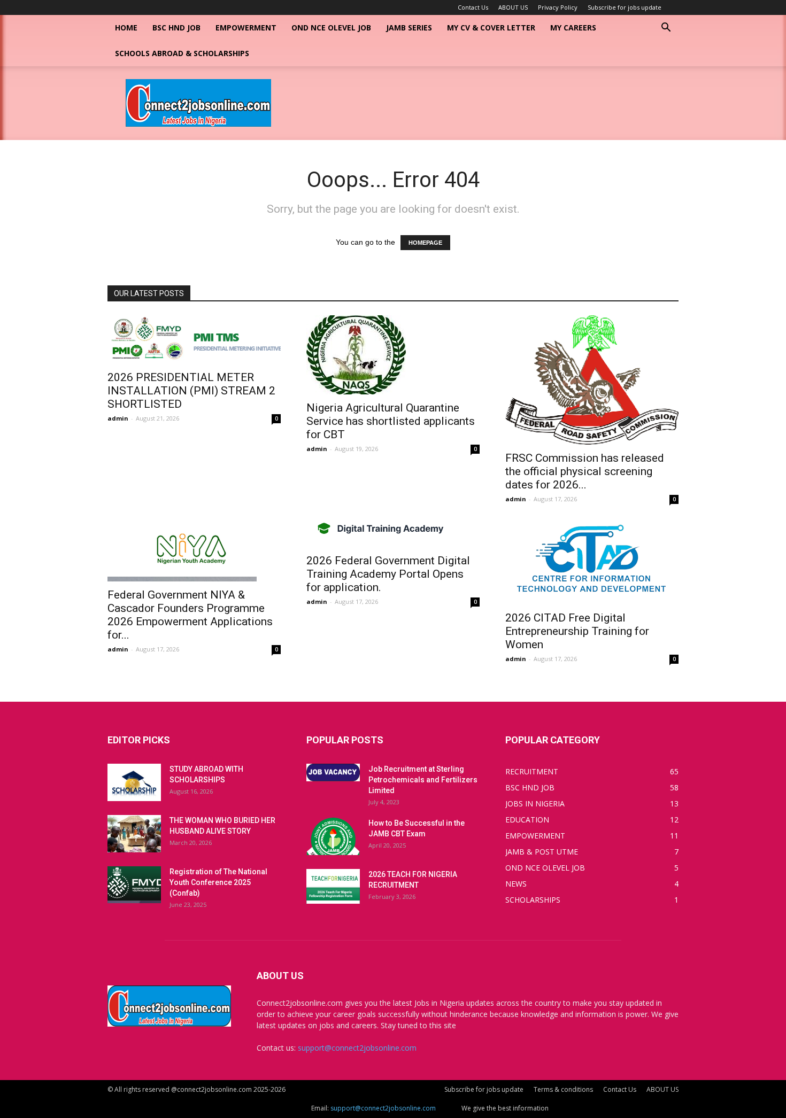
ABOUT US (513, 7)
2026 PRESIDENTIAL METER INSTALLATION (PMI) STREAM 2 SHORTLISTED (191, 390)
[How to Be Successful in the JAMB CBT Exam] (333, 836)
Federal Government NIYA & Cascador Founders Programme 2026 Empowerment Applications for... (190, 614)
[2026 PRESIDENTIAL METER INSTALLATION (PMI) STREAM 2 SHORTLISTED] (194, 339)
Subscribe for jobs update (624, 7)
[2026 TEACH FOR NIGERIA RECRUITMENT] (333, 886)
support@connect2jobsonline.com (357, 1048)
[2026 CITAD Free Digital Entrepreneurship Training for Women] (592, 562)
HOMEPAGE (425, 242)
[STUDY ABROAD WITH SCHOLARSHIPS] (134, 782)
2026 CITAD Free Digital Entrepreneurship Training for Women (577, 631)
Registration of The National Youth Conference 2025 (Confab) (218, 882)
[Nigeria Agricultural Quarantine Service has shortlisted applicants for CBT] (393, 354)
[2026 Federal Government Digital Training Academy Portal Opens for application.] (393, 534)
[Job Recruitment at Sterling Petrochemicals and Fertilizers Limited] (333, 772)
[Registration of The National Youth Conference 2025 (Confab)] (134, 884)
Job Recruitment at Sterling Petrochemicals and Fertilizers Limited (422, 780)
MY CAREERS (573, 27)
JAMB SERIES (409, 27)
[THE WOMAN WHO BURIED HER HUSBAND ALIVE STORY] (134, 833)
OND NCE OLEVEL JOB (331, 27)
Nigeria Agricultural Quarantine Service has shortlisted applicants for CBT (390, 421)
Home (126, 27)
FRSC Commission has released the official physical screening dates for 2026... (584, 471)
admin (117, 418)
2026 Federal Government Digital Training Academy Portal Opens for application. (388, 574)
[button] (666, 29)
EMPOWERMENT (245, 27)
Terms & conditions (563, 1089)
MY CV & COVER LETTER (491, 27)
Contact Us (473, 7)
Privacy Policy (557, 7)
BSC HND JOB (176, 27)
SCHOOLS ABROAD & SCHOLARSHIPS (182, 53)
